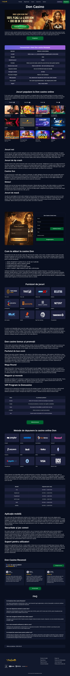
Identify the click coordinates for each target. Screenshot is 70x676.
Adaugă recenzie (58, 565)
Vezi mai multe (35, 588)
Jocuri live (26, 102)
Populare (11, 102)
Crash (42, 102)
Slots (57, 102)
